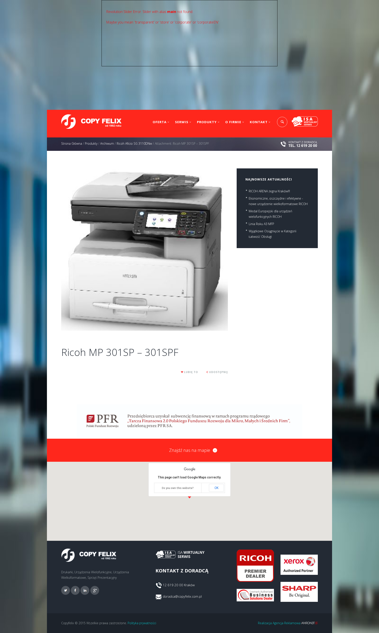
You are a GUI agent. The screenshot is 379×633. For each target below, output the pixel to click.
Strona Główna (71, 143)
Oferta (159, 122)
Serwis (181, 122)
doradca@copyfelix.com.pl (182, 596)
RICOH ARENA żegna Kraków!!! (269, 191)
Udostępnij (218, 372)
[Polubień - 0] (182, 372)
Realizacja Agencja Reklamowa (279, 623)
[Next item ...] (186, 249)
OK (216, 488)
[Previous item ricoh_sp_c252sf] (103, 249)
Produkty (207, 122)
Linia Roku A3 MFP (261, 224)
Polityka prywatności (142, 623)
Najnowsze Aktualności (268, 179)
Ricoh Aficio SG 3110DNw (134, 143)
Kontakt (259, 122)
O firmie (233, 122)
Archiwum (107, 143)
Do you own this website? (178, 488)
